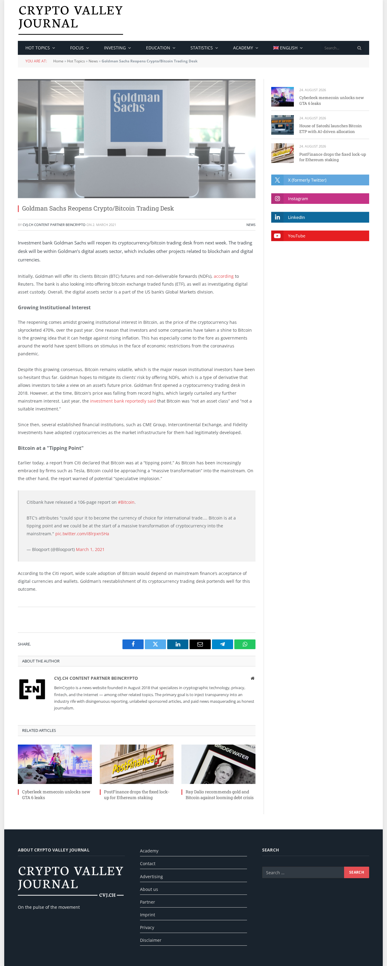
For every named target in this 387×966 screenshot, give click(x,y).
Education (158, 48)
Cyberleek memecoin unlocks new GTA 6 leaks (56, 794)
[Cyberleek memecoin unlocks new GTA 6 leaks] (55, 764)
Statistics (201, 48)
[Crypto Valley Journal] (71, 20)
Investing (115, 48)
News (93, 61)
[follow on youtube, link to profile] (320, 236)
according (224, 276)
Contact (147, 863)
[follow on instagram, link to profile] (320, 198)
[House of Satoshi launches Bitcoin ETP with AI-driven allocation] (282, 125)
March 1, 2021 (90, 549)
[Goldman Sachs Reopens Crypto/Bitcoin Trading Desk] (136, 138)
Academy (243, 48)
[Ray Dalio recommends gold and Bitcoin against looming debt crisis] (218, 764)
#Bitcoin (126, 502)
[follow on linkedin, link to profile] (320, 217)
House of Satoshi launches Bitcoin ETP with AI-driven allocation (330, 128)
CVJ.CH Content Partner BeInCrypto (54, 224)
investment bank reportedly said (123, 401)
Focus (77, 48)
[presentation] (359, 48)
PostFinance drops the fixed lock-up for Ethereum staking (136, 794)
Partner (147, 902)
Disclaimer (150, 940)
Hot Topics (76, 61)
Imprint (147, 915)
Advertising (151, 876)
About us (149, 889)
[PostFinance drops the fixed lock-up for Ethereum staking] (137, 764)
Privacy (147, 927)
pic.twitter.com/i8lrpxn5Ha (82, 533)
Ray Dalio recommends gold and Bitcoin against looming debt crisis (220, 794)
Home (58, 61)
